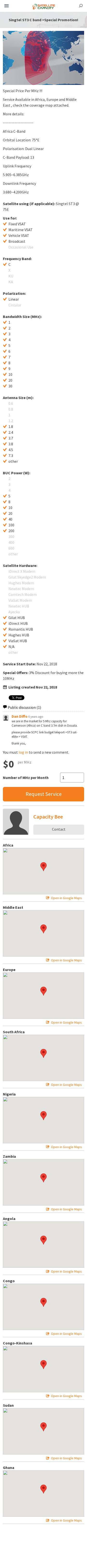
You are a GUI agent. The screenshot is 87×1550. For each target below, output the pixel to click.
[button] (43, 866)
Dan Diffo (20, 716)
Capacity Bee (48, 816)
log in (23, 752)
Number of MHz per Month (26, 777)
